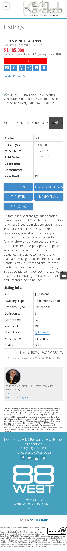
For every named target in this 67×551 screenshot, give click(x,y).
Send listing (18, 196)
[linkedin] (30, 457)
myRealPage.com (39, 519)
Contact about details (49, 187)
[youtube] (36, 457)
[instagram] (43, 457)
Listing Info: (13, 287)
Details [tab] (7, 76)
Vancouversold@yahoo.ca (19, 397)
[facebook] (23, 457)
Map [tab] (25, 76)
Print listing (18, 206)
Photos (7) (18, 187)
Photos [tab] (17, 76)
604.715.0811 (13, 393)
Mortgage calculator (48, 196)
